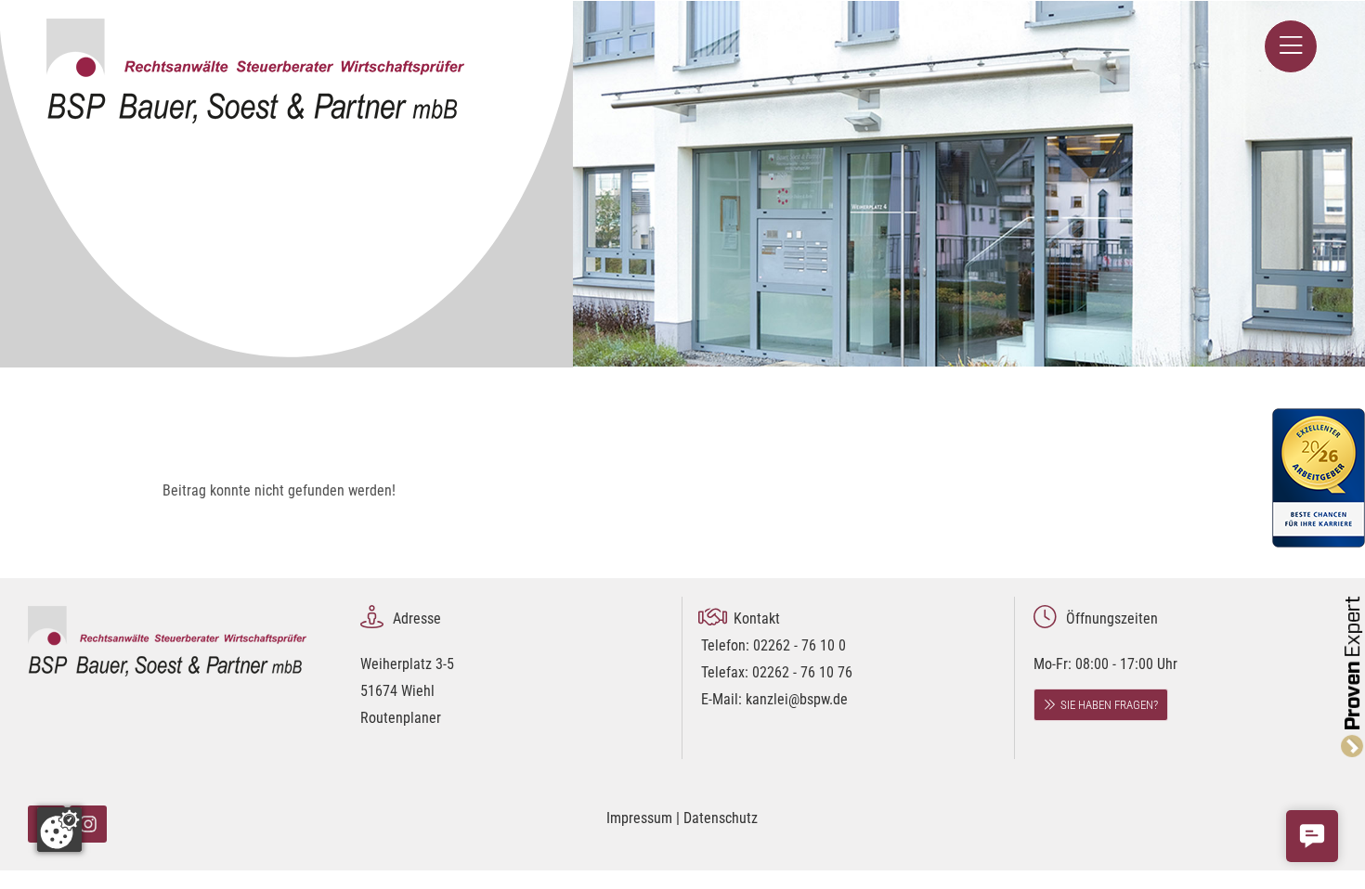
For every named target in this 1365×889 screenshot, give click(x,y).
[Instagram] (88, 824)
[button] (1312, 836)
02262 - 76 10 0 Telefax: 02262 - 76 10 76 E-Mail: (776, 672)
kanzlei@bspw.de (797, 699)
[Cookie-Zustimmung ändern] (59, 829)
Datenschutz (720, 818)
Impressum (639, 818)
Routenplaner (400, 718)
